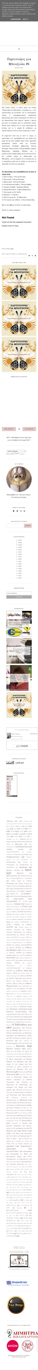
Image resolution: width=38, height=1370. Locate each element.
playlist (23, 1226)
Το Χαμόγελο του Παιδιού (21, 1141)
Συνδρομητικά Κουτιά (12, 1120)
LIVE (8, 1208)
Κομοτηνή (9, 1046)
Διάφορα (17, 904)
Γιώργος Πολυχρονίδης (16, 888)
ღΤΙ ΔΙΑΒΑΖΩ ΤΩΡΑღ (22, 730)
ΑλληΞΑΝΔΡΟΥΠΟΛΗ (12, 852)
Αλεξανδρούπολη (21, 846)
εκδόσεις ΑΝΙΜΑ (19, 914)
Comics (27, 1179)
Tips (30, 1228)
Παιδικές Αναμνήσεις (13, 1079)
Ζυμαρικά (19, 1022)
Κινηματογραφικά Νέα (13, 1043)
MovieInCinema (12, 1210)
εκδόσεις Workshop (11, 1004)
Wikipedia (29, 1233)
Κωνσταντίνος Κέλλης (17, 736)
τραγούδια (10, 1146)
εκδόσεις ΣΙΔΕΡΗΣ (26, 976)
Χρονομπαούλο (27, 1162)
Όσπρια (8, 1077)
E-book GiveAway (12, 1185)
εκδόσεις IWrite (26, 991)
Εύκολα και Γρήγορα (22, 1017)
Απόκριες (25, 862)
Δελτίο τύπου (13, 896)
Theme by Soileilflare (19, 1357)
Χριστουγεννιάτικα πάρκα (13, 1161)
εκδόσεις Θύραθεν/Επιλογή (14, 942)
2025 (16, 836)
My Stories (20, 1215)
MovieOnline (24, 1213)
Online (28, 1223)
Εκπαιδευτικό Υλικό (24, 1004)
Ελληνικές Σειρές (26, 1006)
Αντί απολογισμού (22, 859)
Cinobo (23, 1177)
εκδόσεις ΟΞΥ (10, 960)
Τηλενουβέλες (13, 1136)
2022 (19, 834)
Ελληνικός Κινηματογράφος (16, 1012)
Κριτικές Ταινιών (13, 1049)
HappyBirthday (19, 1195)
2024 (8, 836)
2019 (21, 831)
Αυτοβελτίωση (24, 865)
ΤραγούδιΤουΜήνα (12, 1151)
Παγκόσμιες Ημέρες (21, 1077)
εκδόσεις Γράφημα (13, 924)
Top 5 (11, 1231)
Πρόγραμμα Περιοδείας (19, 1097)
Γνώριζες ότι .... (15, 894)
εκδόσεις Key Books (14, 993)
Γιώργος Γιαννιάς (23, 883)
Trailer (19, 1231)
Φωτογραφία (27, 1151)
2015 (15, 829)
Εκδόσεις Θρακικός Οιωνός (22, 940)
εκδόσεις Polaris (21, 999)
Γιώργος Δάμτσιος (26, 886)
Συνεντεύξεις (27, 1120)
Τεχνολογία (28, 1133)
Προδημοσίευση (11, 1100)
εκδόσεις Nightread (22, 996)
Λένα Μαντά (17, 1051)
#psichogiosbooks (10, 823)
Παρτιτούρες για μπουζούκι (16, 254)
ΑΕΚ (28, 841)
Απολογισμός (10, 865)
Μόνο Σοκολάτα (23, 1067)
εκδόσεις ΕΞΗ (24, 935)
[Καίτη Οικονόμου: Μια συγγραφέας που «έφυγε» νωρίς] (19, 690)
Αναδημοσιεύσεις (13, 857)
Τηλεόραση (23, 1136)
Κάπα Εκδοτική (24, 1040)
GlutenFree (13, 1192)
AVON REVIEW (15, 1169)
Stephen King (21, 1228)
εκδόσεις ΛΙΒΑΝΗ (15, 953)
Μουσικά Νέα (22, 1069)
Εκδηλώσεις (9, 909)
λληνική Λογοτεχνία (11, 1054)
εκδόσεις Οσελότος (24, 960)
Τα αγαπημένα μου (20, 1128)
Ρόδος (8, 1110)
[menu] (19, 48)
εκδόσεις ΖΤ (9, 940)
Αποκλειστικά (11, 862)
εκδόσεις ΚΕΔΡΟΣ (15, 947)
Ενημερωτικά (10, 1014)
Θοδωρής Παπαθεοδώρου (14, 1033)
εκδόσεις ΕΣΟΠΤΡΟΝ (12, 937)
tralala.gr (26, 1231)
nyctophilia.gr (19, 1223)
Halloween (29, 1192)
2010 (9, 826)
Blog (25, 1172)
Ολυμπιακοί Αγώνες (24, 1074)
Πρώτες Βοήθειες (14, 1108)
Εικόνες (25, 906)
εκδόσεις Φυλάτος (22, 981)
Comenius (20, 1179)
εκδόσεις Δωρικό (24, 927)
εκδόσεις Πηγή (22, 970)
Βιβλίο (28, 869)
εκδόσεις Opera (10, 999)
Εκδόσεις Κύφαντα (26, 950)
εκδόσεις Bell (23, 988)
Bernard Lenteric (12, 1172)
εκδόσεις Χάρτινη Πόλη (14, 983)
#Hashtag (26, 821)
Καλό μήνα (26, 1038)
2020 (30, 831)
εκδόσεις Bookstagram (12, 991)
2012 (20, 826)
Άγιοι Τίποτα (15, 734)
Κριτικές (20, 1045)
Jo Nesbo (26, 1200)
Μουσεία (9, 1069)
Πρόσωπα (23, 1100)
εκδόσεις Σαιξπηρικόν (12, 976)
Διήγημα (27, 904)
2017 (3, 254)
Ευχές (21, 1019)
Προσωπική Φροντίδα (12, 1103)
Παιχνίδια (25, 1082)
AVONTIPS (26, 1169)
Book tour (20, 1174)
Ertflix (30, 1184)
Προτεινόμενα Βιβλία (25, 1105)
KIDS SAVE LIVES (23, 1202)
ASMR (22, 1167)
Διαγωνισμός (19, 899)
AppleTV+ (15, 1167)
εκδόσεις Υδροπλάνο (15, 978)
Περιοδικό (19, 1090)
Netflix (26, 1218)
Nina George (25, 1220)
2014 (8, 829)
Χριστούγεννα (23, 1159)
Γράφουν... (28, 893)
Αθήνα (8, 844)
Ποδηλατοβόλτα (20, 1092)
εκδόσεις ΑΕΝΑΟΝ (18, 912)
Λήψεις (27, 1051)
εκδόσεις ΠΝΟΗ (11, 973)
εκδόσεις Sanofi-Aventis (22, 1001)
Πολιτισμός (13, 1095)
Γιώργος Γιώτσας (11, 886)
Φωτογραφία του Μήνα (19, 1154)
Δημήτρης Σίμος (26, 896)
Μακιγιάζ (21, 1054)
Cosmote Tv (9, 1182)
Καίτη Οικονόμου (14, 1038)
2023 (26, 834)
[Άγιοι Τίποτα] (9, 738)
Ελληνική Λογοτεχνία (18, 1009)
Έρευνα (19, 1014)
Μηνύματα (20, 1062)
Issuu (11, 249)
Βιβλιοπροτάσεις (11, 876)
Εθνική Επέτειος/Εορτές (12, 906)
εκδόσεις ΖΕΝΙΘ (25, 937)
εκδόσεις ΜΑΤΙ (20, 955)
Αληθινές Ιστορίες (15, 849)
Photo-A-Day (13, 1226)
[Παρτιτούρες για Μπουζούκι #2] (19, 717)
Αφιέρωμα (23, 867)
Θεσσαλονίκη (25, 1030)
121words (29, 824)
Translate (22, 454)
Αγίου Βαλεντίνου (19, 841)
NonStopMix (10, 1223)
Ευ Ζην (10, 1017)
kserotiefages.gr (24, 1205)
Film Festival (19, 1190)
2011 (14, 826)
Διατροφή (8, 904)
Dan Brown (19, 1182)
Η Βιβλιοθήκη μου (22, 1024)
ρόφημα (14, 1110)
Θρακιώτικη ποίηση (25, 1035)
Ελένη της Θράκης (11, 1006)
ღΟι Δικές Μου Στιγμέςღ (21, 1355)
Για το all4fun (11, 878)
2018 (12, 831)
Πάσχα (21, 1087)
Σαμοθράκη (21, 1110)
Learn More (16, 19)
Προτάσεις (11, 1105)
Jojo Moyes (10, 1203)
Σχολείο (25, 1123)
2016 (22, 829)
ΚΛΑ (27, 1043)
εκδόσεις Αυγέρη (19, 917)
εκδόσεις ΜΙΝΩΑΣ (24, 958)
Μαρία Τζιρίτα (27, 1056)
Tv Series (9, 1233)
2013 (26, 826)
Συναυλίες (25, 1118)
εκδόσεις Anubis (11, 988)
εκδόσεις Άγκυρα (19, 909)
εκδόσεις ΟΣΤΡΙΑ (13, 963)
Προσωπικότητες (26, 1103)
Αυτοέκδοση (10, 867)
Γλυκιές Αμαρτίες (26, 891)
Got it (25, 19)
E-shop (24, 1185)
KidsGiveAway (11, 1205)
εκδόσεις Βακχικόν (18, 919)
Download (27, 1182)
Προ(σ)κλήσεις (27, 1095)
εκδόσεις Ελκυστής (13, 929)
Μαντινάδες (29, 1054)
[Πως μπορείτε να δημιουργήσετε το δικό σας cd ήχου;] (19, 663)
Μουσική (9, 1072)
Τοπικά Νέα (10, 1144)
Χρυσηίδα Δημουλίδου (17, 1164)
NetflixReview (11, 1220)
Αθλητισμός (19, 844)
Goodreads (21, 1192)
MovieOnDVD (11, 1213)
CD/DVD (16, 1177)
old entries (29, 429)
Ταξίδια (8, 1133)
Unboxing (20, 1233)
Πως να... (26, 1108)
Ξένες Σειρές (22, 1072)
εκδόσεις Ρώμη (25, 973)
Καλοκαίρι (9, 1041)
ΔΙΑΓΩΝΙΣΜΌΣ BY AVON (16, 901)
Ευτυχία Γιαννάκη (11, 1019)
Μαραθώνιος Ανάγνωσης (14, 1056)
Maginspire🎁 (22, 1208)
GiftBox (29, 1190)
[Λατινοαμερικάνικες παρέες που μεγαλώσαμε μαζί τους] (19, 636)
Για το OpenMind (25, 878)
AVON (29, 1167)
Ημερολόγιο (17, 1028)
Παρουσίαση (10, 1085)
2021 (11, 834)
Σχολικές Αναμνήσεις (13, 1126)
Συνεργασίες (14, 1123)
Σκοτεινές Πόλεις (22, 1113)
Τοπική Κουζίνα (23, 1144)
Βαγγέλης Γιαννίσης (13, 870)
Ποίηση (29, 1092)
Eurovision (13, 1187)
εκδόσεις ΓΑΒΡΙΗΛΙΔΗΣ (21, 922)
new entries (8, 429)
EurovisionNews (24, 1187)
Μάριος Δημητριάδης (15, 1059)
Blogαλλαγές (10, 1174)
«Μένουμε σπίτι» (12, 821)
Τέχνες (18, 1133)
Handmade (11, 1195)
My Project (9, 1215)
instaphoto (15, 1200)
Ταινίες (24, 1131)
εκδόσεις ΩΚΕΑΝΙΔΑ (24, 986)
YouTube (11, 1236)
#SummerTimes (21, 823)
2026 (24, 836)
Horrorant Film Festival (20, 1197)
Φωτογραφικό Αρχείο (14, 1156)
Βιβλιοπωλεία (25, 876)
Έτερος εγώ (28, 1014)
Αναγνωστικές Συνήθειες (22, 854)
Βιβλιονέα (20, 873)
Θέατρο (15, 1030)
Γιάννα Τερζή (16, 881)
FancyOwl (9, 1190)
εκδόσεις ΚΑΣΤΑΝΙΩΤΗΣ (23, 945)
